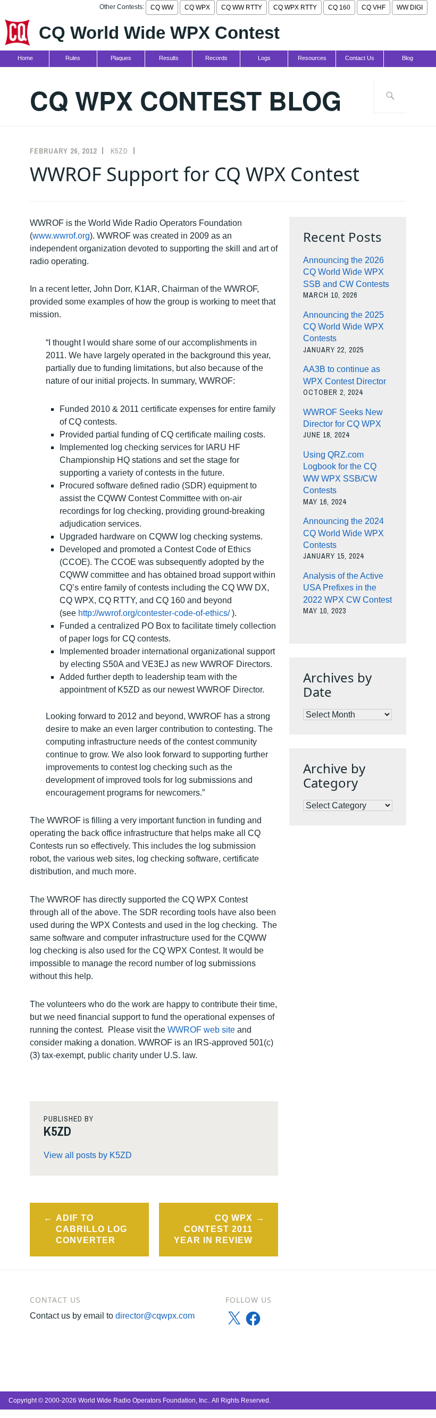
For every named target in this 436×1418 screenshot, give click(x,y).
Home (25, 58)
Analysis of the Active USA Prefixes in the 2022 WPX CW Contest (347, 587)
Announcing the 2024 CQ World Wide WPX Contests (343, 533)
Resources (312, 58)
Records (216, 58)
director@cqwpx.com (155, 1315)
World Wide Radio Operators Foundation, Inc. (143, 1400)
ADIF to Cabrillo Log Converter (91, 1229)
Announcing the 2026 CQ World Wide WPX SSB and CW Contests (346, 272)
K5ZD (119, 151)
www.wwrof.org (61, 235)
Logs (264, 58)
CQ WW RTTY (241, 7)
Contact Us (359, 58)
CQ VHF (373, 7)
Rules (72, 58)
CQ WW (161, 7)
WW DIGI (410, 7)
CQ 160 (339, 7)
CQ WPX (197, 7)
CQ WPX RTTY (295, 7)
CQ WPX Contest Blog (185, 100)
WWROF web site (201, 1029)
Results (169, 58)
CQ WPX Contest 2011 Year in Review (213, 1229)
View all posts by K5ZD (88, 1155)
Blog (407, 58)
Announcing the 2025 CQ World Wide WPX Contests (343, 326)
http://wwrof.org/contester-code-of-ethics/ (154, 613)
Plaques (121, 58)
